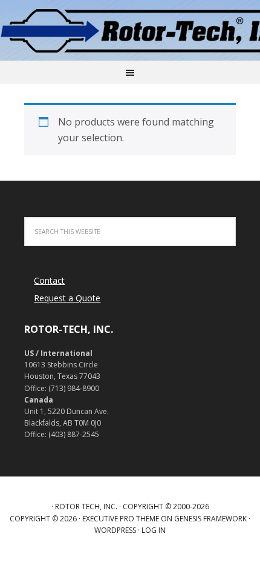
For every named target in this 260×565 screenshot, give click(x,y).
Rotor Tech (130, 30)
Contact (49, 280)
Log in (153, 530)
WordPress (115, 530)
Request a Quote (67, 298)
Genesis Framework (210, 518)
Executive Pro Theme (120, 518)
